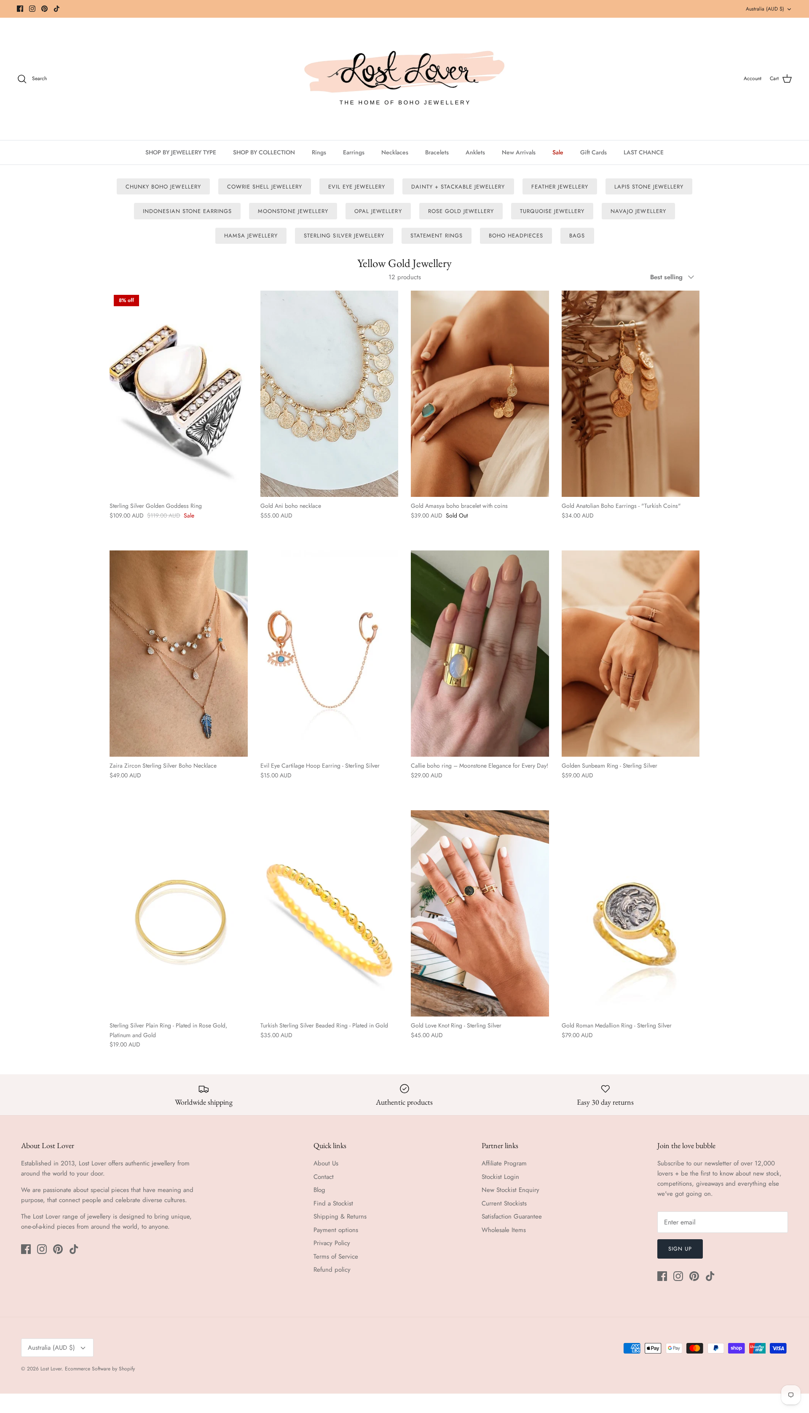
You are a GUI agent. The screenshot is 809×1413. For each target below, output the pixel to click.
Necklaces (394, 152)
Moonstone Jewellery (293, 211)
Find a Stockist (333, 1203)
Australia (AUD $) (765, 9)
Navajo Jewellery (638, 211)
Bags (577, 236)
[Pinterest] (44, 8)
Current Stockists (504, 1203)
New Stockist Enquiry (510, 1190)
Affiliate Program (504, 1163)
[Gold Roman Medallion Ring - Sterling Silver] (631, 913)
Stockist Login (500, 1176)
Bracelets (437, 152)
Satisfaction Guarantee (512, 1216)
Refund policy (332, 1269)
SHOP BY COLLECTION (264, 152)
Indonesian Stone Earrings (187, 211)
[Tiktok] (57, 8)
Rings (319, 152)
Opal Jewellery (378, 211)
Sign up (680, 1249)
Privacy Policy (331, 1243)
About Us (325, 1163)
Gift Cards (593, 152)
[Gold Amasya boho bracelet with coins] (480, 394)
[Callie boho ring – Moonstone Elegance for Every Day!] (480, 653)
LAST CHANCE (644, 152)
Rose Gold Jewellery (461, 211)
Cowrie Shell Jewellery (264, 187)
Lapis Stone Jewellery (648, 187)
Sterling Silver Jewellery (344, 236)
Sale (557, 152)
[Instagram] (32, 8)
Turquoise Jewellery (552, 211)
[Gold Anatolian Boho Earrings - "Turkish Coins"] (631, 394)
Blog (319, 1190)
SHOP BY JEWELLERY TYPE (180, 152)
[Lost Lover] (404, 79)
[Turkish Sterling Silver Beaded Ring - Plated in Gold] (329, 913)
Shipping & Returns (340, 1216)
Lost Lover (51, 1369)
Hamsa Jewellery (251, 236)
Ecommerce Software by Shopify (100, 1369)
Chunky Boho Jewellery (163, 187)
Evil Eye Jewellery (357, 187)
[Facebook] (20, 8)
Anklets (475, 152)
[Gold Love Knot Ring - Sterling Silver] (480, 913)
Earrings (353, 152)
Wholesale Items (504, 1230)
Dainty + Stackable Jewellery (458, 187)
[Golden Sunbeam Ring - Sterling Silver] (631, 653)
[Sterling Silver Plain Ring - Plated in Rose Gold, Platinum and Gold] (179, 913)
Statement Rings (436, 236)
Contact (323, 1176)
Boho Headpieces (516, 236)
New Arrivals (519, 152)
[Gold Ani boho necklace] (329, 394)
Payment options (335, 1230)
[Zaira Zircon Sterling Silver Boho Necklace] (179, 653)
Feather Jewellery (560, 187)
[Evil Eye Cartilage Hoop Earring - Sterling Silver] (329, 653)
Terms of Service (335, 1256)
